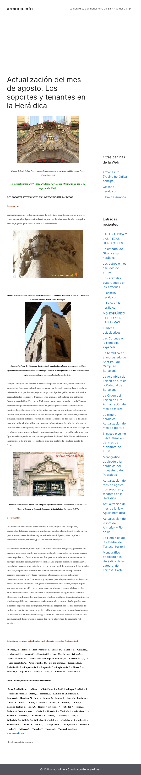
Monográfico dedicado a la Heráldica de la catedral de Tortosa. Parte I (113, 561)
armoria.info (20, 8)
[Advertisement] (48, 50)
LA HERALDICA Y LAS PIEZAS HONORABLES (115, 239)
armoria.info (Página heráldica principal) (115, 176)
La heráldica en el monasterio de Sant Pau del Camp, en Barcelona (114, 361)
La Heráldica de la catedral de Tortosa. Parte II (114, 542)
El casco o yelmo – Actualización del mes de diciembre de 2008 (114, 442)
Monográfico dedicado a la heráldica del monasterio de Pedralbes (113, 465)
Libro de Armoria (114, 197)
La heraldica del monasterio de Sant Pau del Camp (100, 8)
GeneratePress (91, 769)
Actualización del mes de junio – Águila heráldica (114, 508)
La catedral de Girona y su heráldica (113, 253)
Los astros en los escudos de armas (114, 268)
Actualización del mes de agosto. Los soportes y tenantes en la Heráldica (114, 489)
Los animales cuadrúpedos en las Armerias (114, 283)
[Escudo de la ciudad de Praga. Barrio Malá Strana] (48, 162)
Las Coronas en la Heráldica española (113, 343)
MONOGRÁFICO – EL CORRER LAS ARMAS (114, 318)
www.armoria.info (15, 733)
